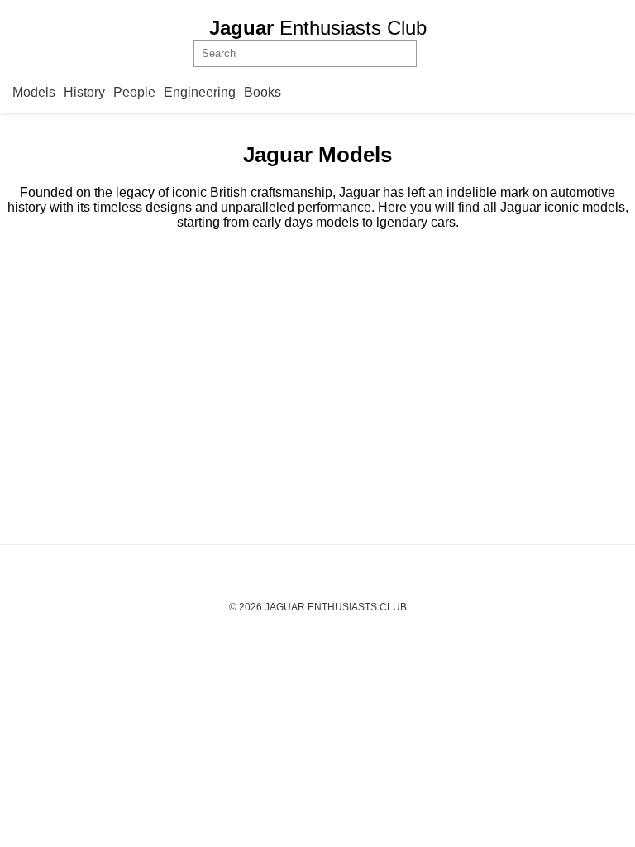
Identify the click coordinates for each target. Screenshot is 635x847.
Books (262, 92)
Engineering (200, 92)
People (134, 92)
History (84, 92)
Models (33, 92)
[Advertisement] (317, 387)
